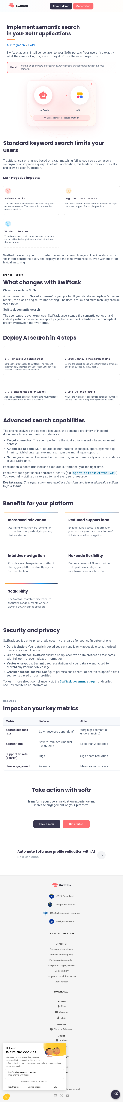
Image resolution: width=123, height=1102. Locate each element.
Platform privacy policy (62, 960)
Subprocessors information (61, 976)
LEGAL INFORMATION (61, 933)
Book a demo (61, 6)
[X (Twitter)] (61, 1095)
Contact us (62, 943)
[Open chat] (115, 1094)
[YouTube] (67, 1095)
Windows (63, 1012)
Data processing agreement (61, 965)
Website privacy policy (61, 954)
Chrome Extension (63, 1029)
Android (64, 1040)
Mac (63, 1006)
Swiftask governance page (78, 681)
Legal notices (61, 981)
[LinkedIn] (55, 1095)
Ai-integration (16, 45)
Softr (32, 45)
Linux (63, 1017)
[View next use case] (101, 855)
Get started (83, 6)
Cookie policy (62, 970)
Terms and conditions (61, 949)
